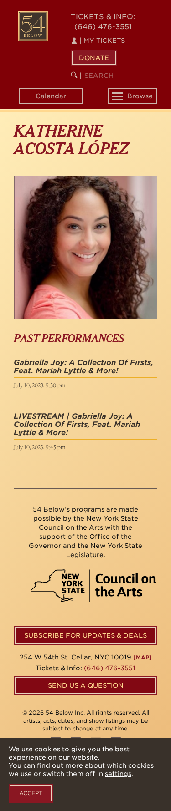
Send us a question (86, 685)
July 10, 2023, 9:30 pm (39, 385)
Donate (94, 57)
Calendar (51, 96)
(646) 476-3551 (103, 26)
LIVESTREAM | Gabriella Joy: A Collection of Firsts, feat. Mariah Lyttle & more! (77, 424)
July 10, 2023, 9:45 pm (39, 447)
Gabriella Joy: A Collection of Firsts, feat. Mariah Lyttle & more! (83, 366)
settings (118, 773)
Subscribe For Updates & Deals (85, 635)
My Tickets (102, 40)
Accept (30, 793)
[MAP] (142, 657)
